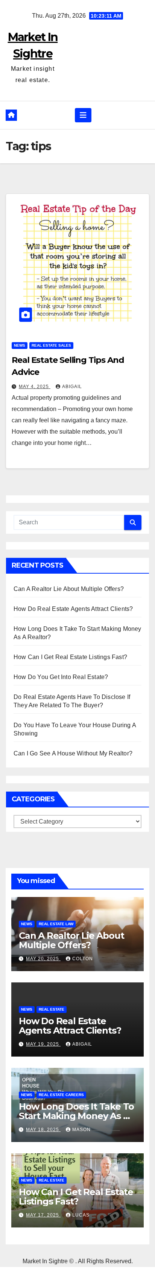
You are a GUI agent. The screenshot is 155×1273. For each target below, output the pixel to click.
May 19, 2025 (43, 1044)
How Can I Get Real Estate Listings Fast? (70, 657)
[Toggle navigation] (83, 115)
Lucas (81, 1215)
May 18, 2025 (43, 1129)
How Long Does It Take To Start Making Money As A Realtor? (76, 1116)
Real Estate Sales (51, 345)
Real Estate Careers (61, 1095)
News (19, 345)
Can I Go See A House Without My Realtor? (73, 753)
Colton (82, 958)
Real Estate (51, 1009)
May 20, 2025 (43, 958)
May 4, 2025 (34, 386)
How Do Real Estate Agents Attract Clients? (73, 609)
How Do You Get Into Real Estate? (61, 677)
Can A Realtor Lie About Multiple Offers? (69, 589)
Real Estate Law (56, 924)
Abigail (72, 386)
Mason (81, 1129)
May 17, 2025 (43, 1215)
